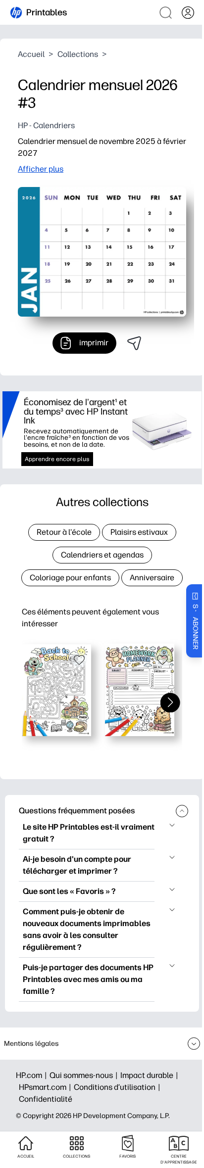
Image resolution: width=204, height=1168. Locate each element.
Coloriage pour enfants (70, 577)
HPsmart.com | (46, 1087)
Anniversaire (152, 577)
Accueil (31, 54)
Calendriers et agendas (102, 555)
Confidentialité (45, 1099)
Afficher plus (40, 169)
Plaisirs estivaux (139, 532)
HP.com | (33, 1075)
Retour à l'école (64, 532)
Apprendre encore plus (57, 459)
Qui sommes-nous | (85, 1075)
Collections (77, 54)
